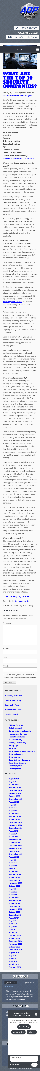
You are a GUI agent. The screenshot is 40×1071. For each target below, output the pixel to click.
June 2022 (13, 892)
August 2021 (14, 918)
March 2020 (14, 964)
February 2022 (15, 900)
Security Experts (16, 754)
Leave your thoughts (23, 95)
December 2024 (15, 822)
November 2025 (15, 793)
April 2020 (13, 961)
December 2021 (15, 906)
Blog (20, 49)
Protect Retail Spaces (13, 710)
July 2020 (12, 955)
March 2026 (14, 784)
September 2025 (15, 799)
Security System (15, 766)
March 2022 (14, 897)
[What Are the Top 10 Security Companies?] (20, 67)
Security (12, 748)
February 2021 (15, 935)
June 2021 (13, 924)
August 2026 (14, 779)
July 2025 (12, 805)
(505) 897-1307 (29, 28)
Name (6, 648)
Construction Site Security (20, 731)
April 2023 (13, 868)
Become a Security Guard (23, 37)
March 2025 (14, 813)
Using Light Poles (12, 705)
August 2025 (14, 802)
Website (6, 666)
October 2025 (14, 796)
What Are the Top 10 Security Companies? (20, 80)
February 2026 (15, 787)
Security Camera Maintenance (22, 751)
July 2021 (12, 921)
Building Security (16, 728)
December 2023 (15, 845)
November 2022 (15, 883)
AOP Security (8, 95)
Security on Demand (17, 763)
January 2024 (14, 842)
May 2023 (13, 865)
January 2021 (14, 938)
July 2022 (12, 889)
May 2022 (13, 895)
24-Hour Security (22, 601)
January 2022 (14, 903)
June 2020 (13, 958)
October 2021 (14, 912)
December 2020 (15, 941)
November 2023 (15, 848)
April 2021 (13, 929)
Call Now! (31, 1032)
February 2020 (15, 967)
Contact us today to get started (16, 596)
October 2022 (14, 886)
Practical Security (12, 714)
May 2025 (13, 810)
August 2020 (14, 952)
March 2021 (14, 932)
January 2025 (14, 819)
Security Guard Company (19, 760)
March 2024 (14, 837)
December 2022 (15, 880)
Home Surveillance (17, 737)
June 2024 (13, 834)
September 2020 (15, 950)
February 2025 (15, 816)
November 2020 (15, 944)
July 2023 (12, 860)
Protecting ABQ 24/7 (13, 696)
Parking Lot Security (17, 742)
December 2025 (15, 790)
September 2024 (15, 828)
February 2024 (15, 839)
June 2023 (13, 863)
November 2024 (15, 825)
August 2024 (14, 831)
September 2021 (15, 915)
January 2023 (14, 877)
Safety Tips (13, 745)
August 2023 (14, 857)
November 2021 (15, 909)
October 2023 (14, 851)
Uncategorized (15, 768)
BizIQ (12, 1064)
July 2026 (12, 782)
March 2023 (14, 871)
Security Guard (15, 757)
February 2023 (15, 874)
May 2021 (13, 926)
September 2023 (15, 854)
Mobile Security (15, 740)
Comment (7, 623)
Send (34, 1065)
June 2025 (13, 808)
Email (6, 657)
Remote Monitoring (13, 700)
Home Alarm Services (18, 734)
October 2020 (14, 947)
